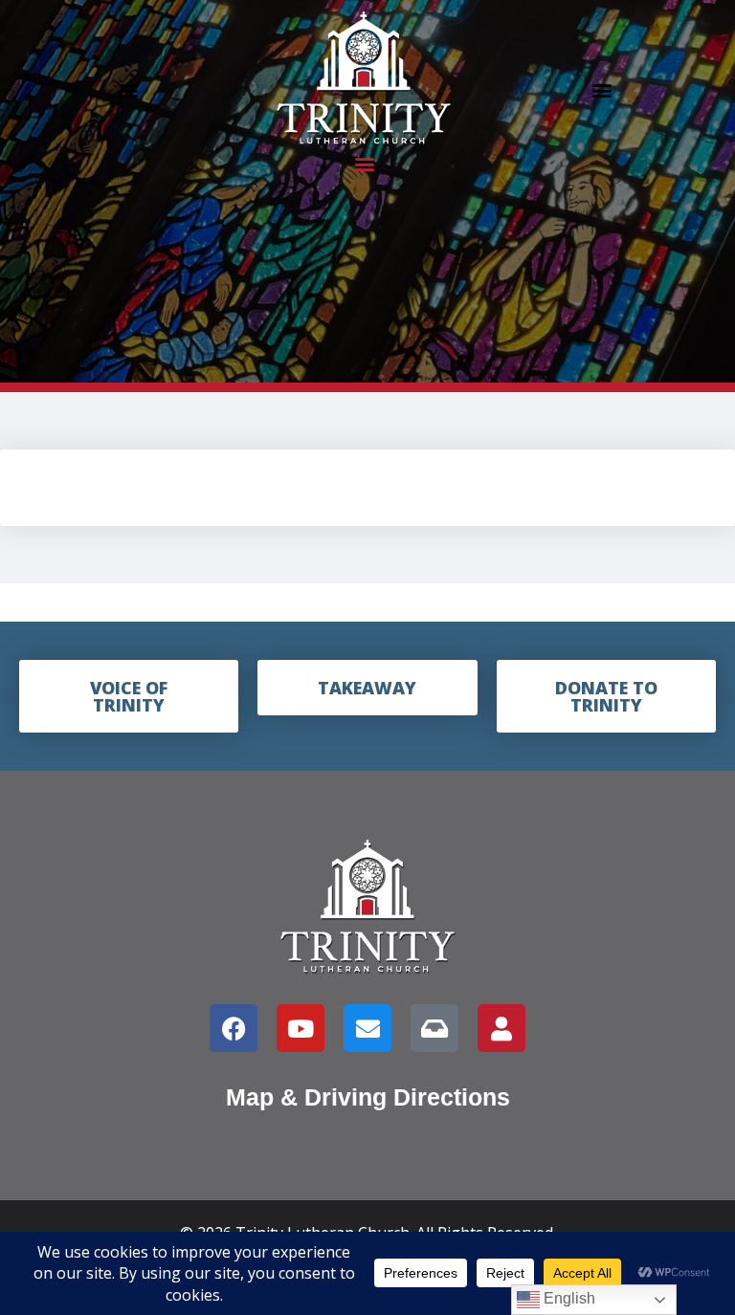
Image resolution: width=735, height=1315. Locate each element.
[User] (501, 1028)
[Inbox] (434, 1028)
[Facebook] (233, 1028)
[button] (128, 89)
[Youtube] (300, 1028)
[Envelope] (367, 1028)
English (567, 1298)
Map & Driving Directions (368, 1097)
